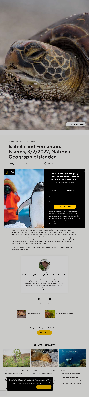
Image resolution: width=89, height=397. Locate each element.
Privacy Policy (53, 223)
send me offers (65, 207)
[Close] (83, 171)
